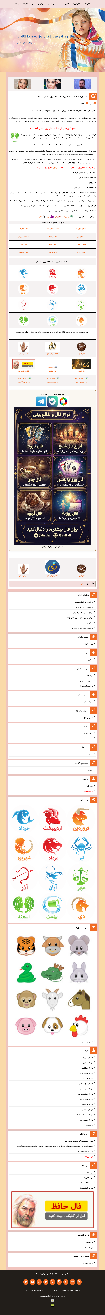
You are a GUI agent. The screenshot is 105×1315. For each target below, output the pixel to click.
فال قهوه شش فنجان (86, 686)
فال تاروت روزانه (81, 382)
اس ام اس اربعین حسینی (85, 623)
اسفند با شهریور (23, 236)
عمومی (83, 583)
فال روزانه (65, 3)
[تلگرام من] (72, 1282)
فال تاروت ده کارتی (86, 1104)
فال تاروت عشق (87, 1109)
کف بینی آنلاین (88, 701)
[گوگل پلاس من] (39, 1282)
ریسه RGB (89, 786)
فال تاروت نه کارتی (86, 1099)
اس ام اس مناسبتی (38, 3)
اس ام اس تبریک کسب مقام (84, 602)
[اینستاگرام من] (59, 1282)
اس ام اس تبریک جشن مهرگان (83, 612)
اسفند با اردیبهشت (52, 228)
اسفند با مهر (81, 244)
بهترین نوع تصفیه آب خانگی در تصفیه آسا (79, 1141)
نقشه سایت (44, 1296)
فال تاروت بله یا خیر (86, 1120)
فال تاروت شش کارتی (85, 1094)
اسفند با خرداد (24, 228)
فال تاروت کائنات (52, 382)
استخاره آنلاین (53, 3)
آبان (40, 217)
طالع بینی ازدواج (87, 717)
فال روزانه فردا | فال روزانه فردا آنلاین (46, 36)
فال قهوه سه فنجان (86, 680)
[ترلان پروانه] (52, 84)
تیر (56, 217)
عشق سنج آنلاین (87, 770)
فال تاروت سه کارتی (86, 1078)
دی (48, 217)
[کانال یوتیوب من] (32, 1282)
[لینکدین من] (25, 1282)
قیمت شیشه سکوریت (85, 1151)
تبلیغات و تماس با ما (21, 3)
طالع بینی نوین (88, 1247)
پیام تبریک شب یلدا (86, 1188)
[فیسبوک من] (65, 1282)
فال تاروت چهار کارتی (86, 1083)
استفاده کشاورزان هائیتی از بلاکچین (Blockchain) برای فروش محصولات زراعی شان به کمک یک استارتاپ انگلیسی (55, 1146)
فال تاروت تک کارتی (86, 1073)
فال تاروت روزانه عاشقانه (84, 1114)
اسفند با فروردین (81, 228)
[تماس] (52, 1282)
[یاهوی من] (79, 1282)
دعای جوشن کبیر (87, 733)
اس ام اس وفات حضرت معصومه (82, 628)
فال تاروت (76, 3)
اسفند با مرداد (52, 236)
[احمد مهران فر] (82, 84)
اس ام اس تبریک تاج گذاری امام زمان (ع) (79, 617)
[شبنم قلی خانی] (22, 84)
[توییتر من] (45, 1282)
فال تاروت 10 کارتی (23, 382)
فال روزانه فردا (41, 261)
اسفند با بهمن (52, 252)
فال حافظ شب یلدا (87, 1183)
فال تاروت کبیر (88, 1062)
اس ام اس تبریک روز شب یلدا (83, 607)
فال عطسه (52, 371)
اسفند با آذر (23, 244)
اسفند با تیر (81, 236)
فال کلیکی (89, 754)
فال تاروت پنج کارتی (86, 1088)
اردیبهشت (65, 217)
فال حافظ (86, 3)
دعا (92, 738)
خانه (95, 3)
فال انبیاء (90, 659)
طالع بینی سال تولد (87, 1041)
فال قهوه (90, 675)
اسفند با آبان (52, 244)
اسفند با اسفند (24, 252)
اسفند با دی (81, 252)
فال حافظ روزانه (88, 1177)
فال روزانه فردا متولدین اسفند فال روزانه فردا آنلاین (62, 96)
